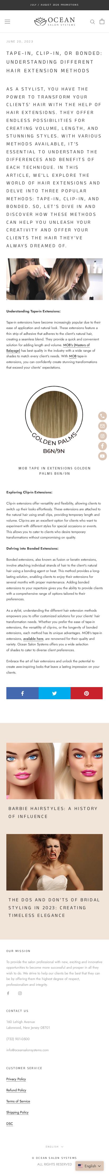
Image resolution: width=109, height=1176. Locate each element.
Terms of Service (18, 1101)
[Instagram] (20, 993)
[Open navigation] (7, 21)
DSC (9, 1123)
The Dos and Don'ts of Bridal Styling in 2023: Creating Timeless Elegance (54, 908)
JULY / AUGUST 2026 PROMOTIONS (54, 5)
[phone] (102, 416)
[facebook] (102, 446)
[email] (102, 426)
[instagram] (102, 436)
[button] (89, 1166)
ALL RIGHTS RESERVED (54, 1164)
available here (33, 638)
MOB (72, 356)
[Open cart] (102, 21)
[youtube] (102, 456)
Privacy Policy (16, 1079)
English (52, 1147)
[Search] (92, 21)
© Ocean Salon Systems (54, 1158)
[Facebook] (8, 993)
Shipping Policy (17, 1112)
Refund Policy (16, 1090)
